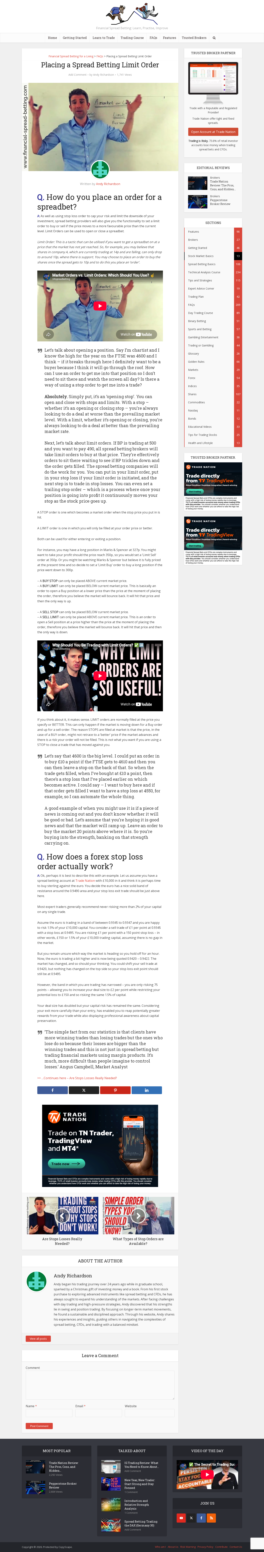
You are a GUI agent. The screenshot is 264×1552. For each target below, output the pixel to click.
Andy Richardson (103, 74)
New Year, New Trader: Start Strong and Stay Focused (139, 1484)
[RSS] (211, 1518)
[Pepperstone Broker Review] (199, 201)
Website (131, 1406)
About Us (173, 1547)
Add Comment (77, 74)
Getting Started (75, 38)
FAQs (153, 38)
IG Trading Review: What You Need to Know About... (141, 1465)
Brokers (215, 177)
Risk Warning (188, 1547)
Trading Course (132, 38)
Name (31, 1406)
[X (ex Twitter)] (191, 1518)
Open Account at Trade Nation (213, 132)
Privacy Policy (205, 1547)
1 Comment (131, 1492)
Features (169, 38)
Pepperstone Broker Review (220, 202)
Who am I (160, 1547)
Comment (33, 1368)
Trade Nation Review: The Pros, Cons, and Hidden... (223, 185)
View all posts (38, 1338)
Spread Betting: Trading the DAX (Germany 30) (140, 1523)
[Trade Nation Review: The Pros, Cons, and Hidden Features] (199, 183)
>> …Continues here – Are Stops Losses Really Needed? (77, 1078)
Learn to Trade (104, 38)
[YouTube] (181, 1518)
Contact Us (236, 1547)
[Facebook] (201, 1518)
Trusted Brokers (194, 38)
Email (80, 1406)
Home (52, 38)
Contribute (221, 1547)
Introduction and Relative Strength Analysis (136, 1504)
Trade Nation (85, 880)
